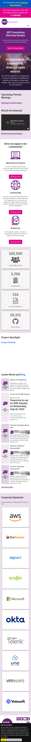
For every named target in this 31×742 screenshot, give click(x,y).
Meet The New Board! (15, 48)
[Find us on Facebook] (28, 719)
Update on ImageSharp (18, 380)
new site (16, 15)
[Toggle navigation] (28, 25)
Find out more (16, 177)
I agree (3, 740)
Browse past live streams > (12, 133)
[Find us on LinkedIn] (28, 722)
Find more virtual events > (11, 102)
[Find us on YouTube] (24, 719)
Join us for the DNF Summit (19, 394)
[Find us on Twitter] (21, 719)
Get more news (7, 487)
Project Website (8, 342)
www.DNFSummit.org (16, 416)
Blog (22, 374)
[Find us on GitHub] (18, 719)
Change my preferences (14, 740)
